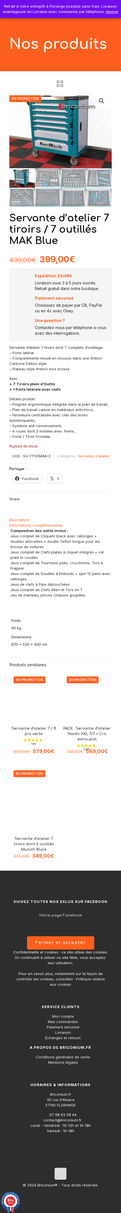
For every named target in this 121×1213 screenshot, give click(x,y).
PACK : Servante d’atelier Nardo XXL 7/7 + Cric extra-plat (87, 733)
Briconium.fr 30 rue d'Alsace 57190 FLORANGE (60, 1099)
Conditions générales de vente (63, 1057)
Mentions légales (63, 1062)
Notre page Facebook (60, 915)
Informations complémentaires (36, 525)
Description (19, 520)
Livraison (63, 1032)
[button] (101, 101)
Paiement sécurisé (63, 1027)
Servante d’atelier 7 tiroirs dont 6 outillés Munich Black (34, 844)
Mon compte (63, 1016)
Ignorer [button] (112, 11)
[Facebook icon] (61, 1193)
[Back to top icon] (60, 1174)
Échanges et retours (63, 1037)
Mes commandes (63, 1021)
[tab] (60, 520)
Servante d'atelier (93, 456)
